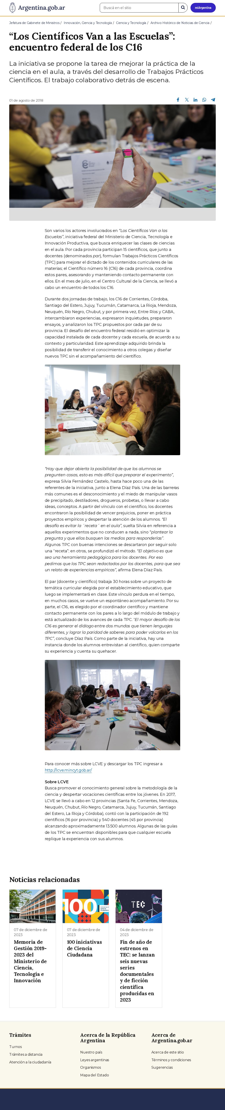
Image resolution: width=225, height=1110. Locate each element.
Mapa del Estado (94, 1075)
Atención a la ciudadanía (30, 1062)
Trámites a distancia (25, 1054)
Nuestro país (91, 1052)
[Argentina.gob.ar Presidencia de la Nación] (37, 8)
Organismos (90, 1067)
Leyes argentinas (94, 1060)
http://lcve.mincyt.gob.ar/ (68, 770)
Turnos (15, 1047)
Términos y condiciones (171, 1060)
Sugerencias (162, 1067)
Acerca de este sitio (167, 1052)
